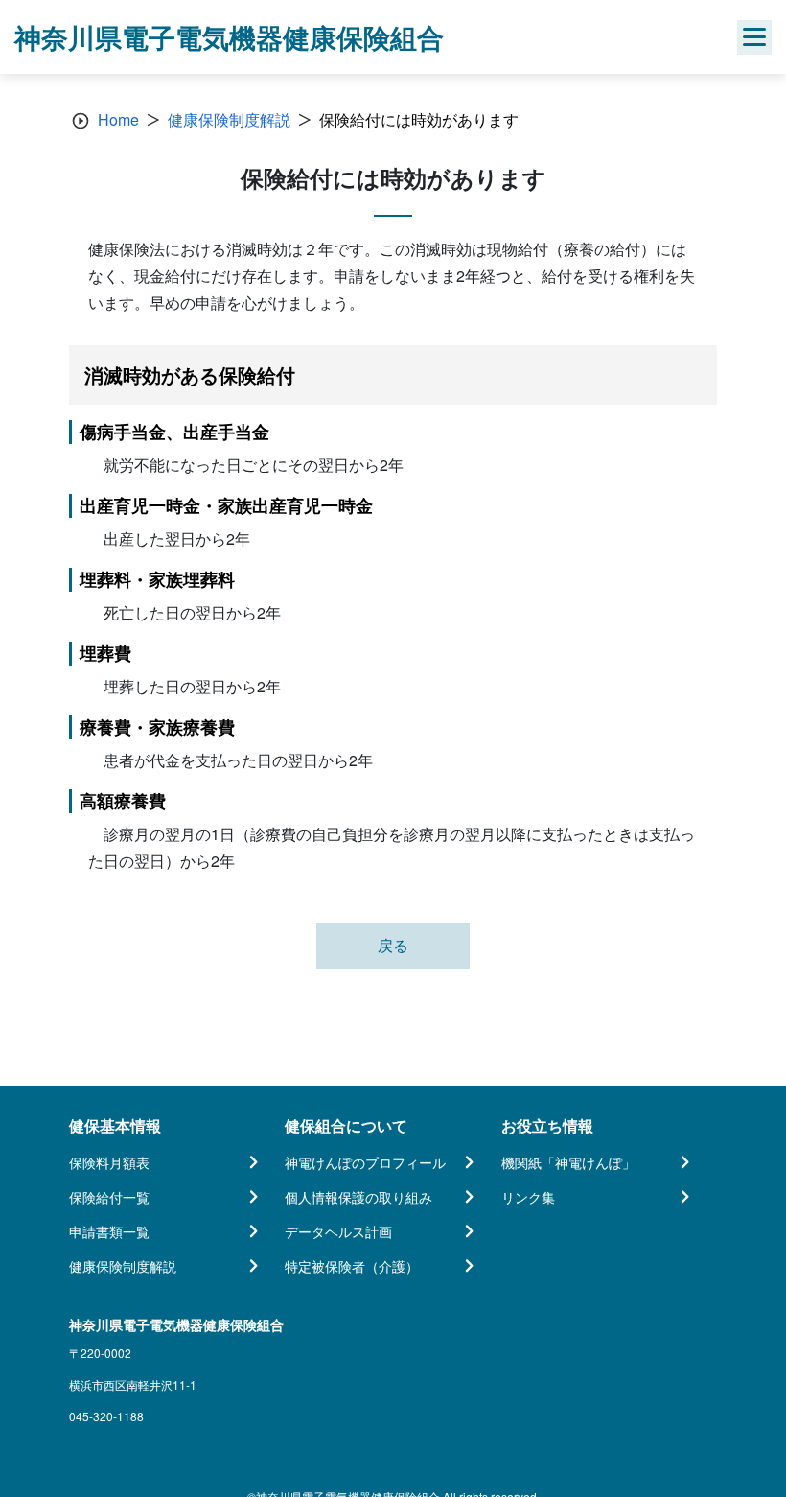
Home (118, 119)
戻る (393, 945)
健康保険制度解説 (229, 119)
